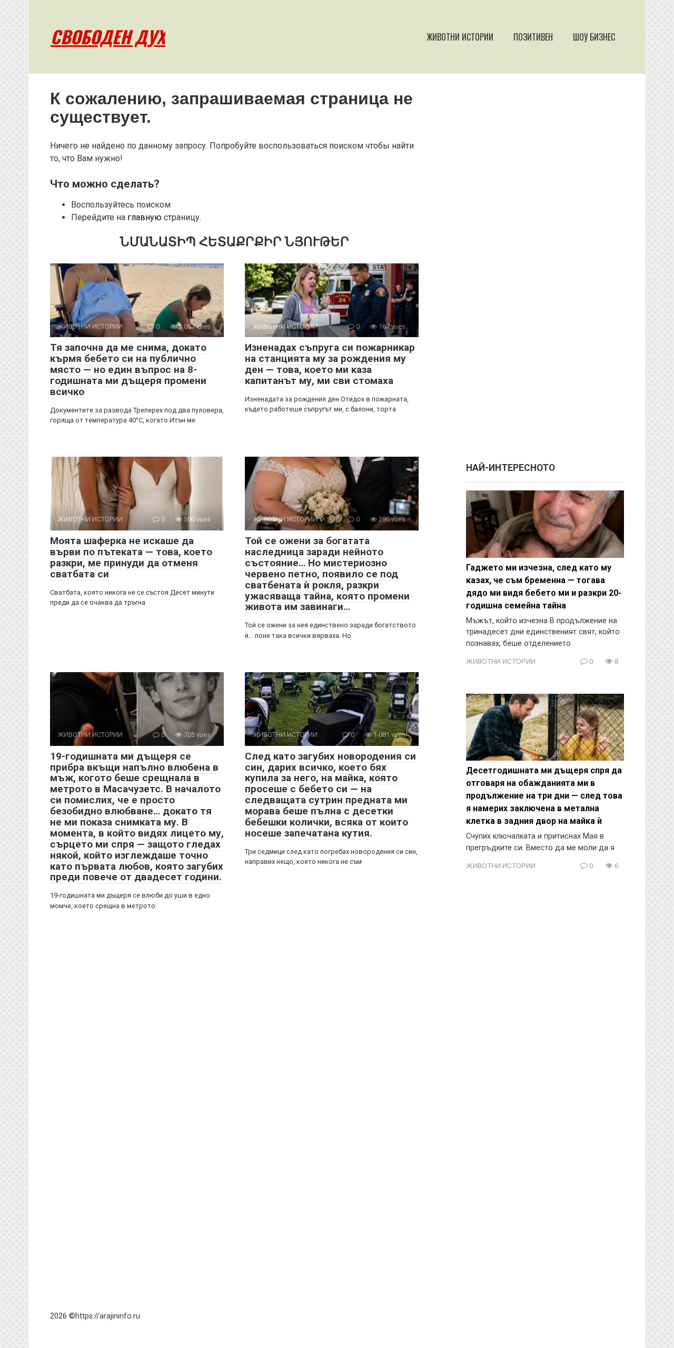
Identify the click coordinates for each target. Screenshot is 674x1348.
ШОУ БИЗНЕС (594, 37)
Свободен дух (108, 37)
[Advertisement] (545, 273)
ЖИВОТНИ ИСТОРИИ (460, 37)
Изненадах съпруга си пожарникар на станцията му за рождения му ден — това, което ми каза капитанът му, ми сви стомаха (330, 364)
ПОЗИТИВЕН (533, 37)
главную (144, 217)
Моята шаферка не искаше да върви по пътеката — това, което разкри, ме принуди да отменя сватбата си (131, 557)
